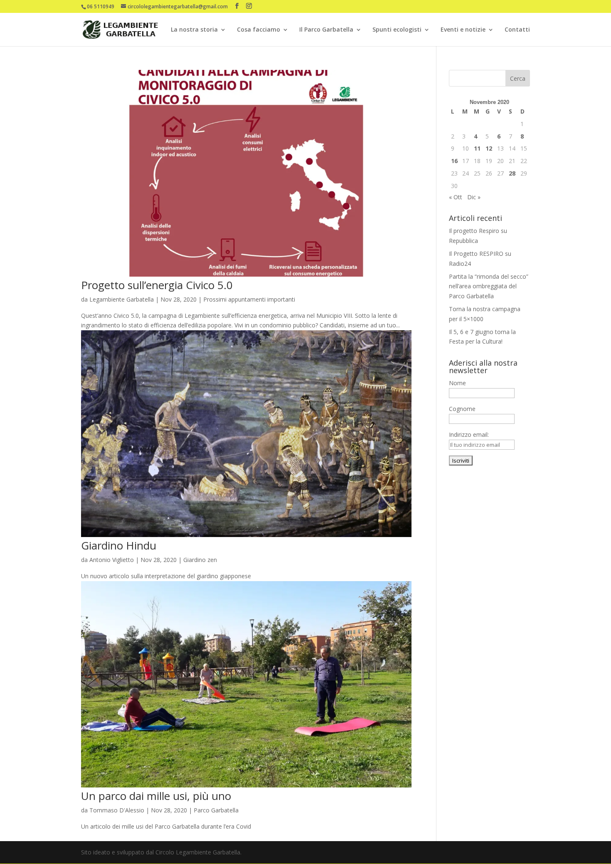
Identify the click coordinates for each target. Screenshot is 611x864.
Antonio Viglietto (111, 560)
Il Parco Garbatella (326, 30)
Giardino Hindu (118, 545)
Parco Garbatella (216, 810)
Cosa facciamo (258, 30)
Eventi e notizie (463, 30)
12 (488, 148)
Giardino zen (200, 560)
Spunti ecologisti (396, 30)
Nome (457, 383)
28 (512, 173)
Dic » (473, 197)
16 (454, 161)
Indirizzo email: (469, 434)
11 (477, 148)
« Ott (455, 197)
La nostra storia (194, 30)
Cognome (462, 409)
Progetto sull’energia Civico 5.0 (157, 284)
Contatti (517, 30)
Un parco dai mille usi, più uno (156, 795)
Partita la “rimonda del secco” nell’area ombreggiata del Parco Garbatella (488, 286)
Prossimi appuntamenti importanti (249, 299)
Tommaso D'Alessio (116, 810)
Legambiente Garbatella (121, 299)
